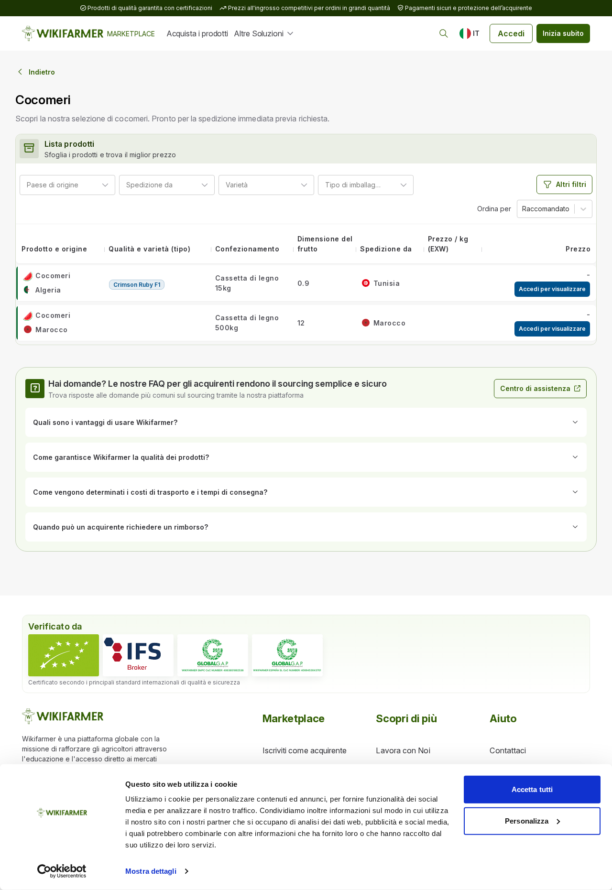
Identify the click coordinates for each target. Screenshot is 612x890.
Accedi (511, 33)
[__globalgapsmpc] (212, 655)
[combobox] (82, 185)
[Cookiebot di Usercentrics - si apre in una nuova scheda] (62, 871)
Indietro (42, 72)
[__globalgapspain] (287, 655)
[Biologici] (63, 655)
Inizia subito (563, 33)
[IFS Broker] (138, 655)
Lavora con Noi (403, 750)
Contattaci (508, 750)
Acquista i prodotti (197, 33)
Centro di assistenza (535, 388)
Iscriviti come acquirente (304, 750)
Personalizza (526, 820)
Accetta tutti (532, 789)
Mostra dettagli (150, 871)
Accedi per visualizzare (552, 289)
